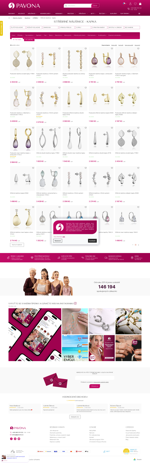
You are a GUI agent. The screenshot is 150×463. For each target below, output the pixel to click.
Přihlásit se (94, 386)
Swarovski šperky (131, 430)
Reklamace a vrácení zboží (57, 437)
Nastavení (58, 241)
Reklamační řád (54, 439)
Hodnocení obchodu (75, 397)
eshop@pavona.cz (17, 434)
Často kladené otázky (132, 437)
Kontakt (91, 437)
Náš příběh (92, 430)
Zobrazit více (75, 417)
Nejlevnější (114, 45)
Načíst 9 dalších (17, 245)
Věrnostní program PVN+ (96, 439)
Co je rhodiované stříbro (133, 433)
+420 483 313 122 (136, 8)
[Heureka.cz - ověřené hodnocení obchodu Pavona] (131, 451)
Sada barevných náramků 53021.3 (16, 457)
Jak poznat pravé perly (132, 435)
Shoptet (139, 459)
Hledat (95, 5)
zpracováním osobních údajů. (101, 382)
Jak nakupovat (54, 430)
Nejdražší (120, 45)
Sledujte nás (12, 306)
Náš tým (91, 433)
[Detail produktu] (22, 59)
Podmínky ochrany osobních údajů (60, 435)
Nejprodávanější (129, 45)
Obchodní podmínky (56, 433)
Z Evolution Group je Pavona (97, 442)
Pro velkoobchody (94, 435)
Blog (127, 439)
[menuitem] (12, 13)
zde (64, 237)
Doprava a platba (55, 442)
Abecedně (137, 45)
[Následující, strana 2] (136, 245)
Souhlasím (92, 241)
